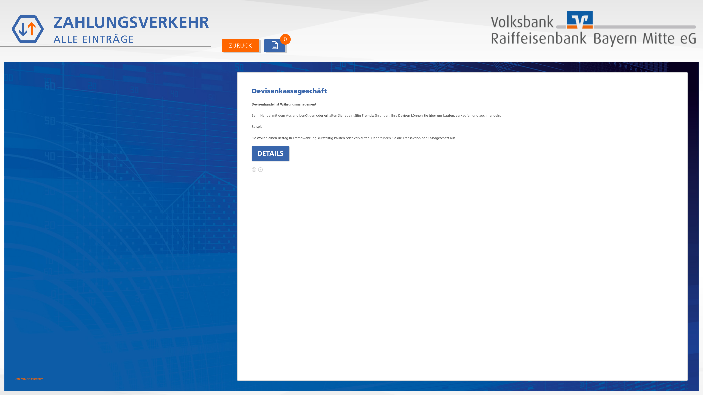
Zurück (240, 45)
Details (270, 153)
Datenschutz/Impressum (29, 379)
